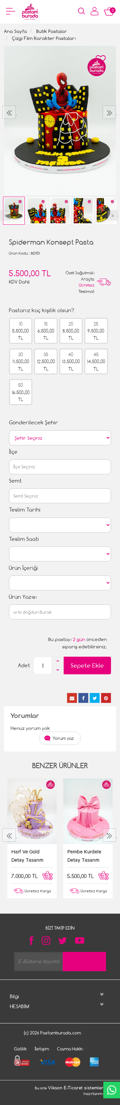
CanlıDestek (111, 1090)
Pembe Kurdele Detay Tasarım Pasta (84, 856)
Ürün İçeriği (23, 568)
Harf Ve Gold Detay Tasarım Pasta (27, 856)
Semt (15, 481)
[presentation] (9, 112)
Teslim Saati (24, 539)
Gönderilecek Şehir (33, 422)
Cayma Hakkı (70, 1048)
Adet (24, 665)
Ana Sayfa (15, 31)
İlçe (13, 452)
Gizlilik (20, 1048)
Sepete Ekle (87, 665)
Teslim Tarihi (25, 510)
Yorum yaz (63, 738)
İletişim (42, 1048)
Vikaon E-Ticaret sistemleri (76, 1088)
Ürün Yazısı (23, 597)
